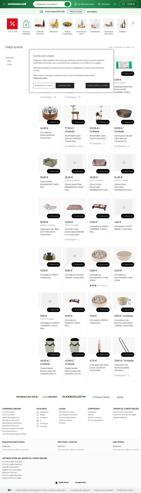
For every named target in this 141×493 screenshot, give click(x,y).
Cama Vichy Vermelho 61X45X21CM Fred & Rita (123, 187)
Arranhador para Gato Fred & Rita (97, 137)
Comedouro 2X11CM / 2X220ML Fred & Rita (49, 326)
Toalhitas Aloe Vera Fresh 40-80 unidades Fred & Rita (123, 89)
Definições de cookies (44, 85)
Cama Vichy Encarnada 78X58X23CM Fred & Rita (99, 187)
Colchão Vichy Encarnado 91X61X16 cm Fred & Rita (74, 232)
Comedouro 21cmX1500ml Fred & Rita (123, 278)
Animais (9, 57)
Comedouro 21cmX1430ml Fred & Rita (99, 278)
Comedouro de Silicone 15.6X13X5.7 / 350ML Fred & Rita (123, 323)
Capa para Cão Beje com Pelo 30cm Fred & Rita (49, 232)
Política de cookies (40, 78)
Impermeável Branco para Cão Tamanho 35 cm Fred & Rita (48, 371)
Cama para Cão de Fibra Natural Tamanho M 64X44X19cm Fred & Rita (123, 138)
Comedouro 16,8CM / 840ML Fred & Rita (74, 276)
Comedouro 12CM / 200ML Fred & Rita (123, 227)
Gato (9, 64)
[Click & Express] (27, 397)
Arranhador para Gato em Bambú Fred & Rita (73, 138)
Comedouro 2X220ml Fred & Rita (72, 323)
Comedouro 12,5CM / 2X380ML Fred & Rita (99, 229)
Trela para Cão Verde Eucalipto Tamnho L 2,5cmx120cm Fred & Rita (123, 368)
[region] (71, 71)
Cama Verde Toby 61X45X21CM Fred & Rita (74, 187)
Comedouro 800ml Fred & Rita (99, 321)
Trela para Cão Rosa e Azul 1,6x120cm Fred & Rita (99, 368)
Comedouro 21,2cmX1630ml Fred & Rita (47, 135)
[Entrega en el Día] (74, 397)
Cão (9, 61)
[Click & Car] (50, 397)
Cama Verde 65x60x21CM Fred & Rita (49, 184)
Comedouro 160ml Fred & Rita (49, 276)
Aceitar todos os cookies (97, 85)
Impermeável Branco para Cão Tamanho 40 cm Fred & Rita (73, 371)
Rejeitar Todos (65, 85)
